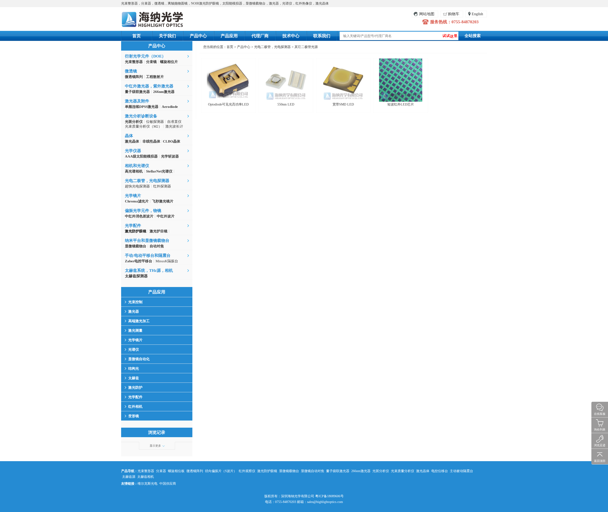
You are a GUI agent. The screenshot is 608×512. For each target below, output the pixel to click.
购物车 (453, 14)
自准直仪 (174, 122)
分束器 (161, 471)
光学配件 (133, 225)
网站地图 (426, 14)
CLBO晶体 (171, 141)
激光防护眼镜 (267, 471)
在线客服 (599, 414)
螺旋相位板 (176, 471)
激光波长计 (174, 126)
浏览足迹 (599, 445)
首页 (136, 35)
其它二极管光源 (306, 47)
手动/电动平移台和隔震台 (148, 255)
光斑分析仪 (380, 471)
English (477, 14)
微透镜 (131, 71)
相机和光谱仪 (137, 165)
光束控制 (135, 302)
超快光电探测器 (137, 186)
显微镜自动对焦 (312, 471)
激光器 (133, 311)
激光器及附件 (137, 101)
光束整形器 (146, 471)
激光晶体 (422, 471)
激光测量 (135, 330)
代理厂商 (260, 35)
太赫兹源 (128, 477)
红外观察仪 (247, 471)
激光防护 (135, 387)
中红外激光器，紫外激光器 (149, 86)
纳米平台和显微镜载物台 (147, 240)
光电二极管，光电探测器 (147, 180)
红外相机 (135, 406)
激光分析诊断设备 (141, 116)
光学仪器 (133, 150)
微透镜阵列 (194, 471)
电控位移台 (439, 471)
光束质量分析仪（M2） (143, 126)
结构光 (133, 368)
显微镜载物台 (289, 471)
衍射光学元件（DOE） (145, 56)
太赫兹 (133, 378)
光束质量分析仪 (402, 471)
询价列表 (599, 429)
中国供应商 (167, 483)
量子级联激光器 (337, 471)
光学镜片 (133, 195)
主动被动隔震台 (461, 471)
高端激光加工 (139, 321)
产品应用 (229, 35)
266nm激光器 (360, 471)
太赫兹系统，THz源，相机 (149, 270)
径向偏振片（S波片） (221, 471)
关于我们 (167, 35)
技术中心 (290, 35)
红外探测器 (162, 186)
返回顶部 (599, 461)
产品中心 (198, 35)
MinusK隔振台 (167, 261)
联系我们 (321, 35)
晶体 (129, 136)
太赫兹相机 (145, 477)
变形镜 (133, 416)
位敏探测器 (155, 122)
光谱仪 (133, 349)
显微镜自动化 (139, 359)
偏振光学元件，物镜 (143, 210)
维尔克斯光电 (147, 483)
